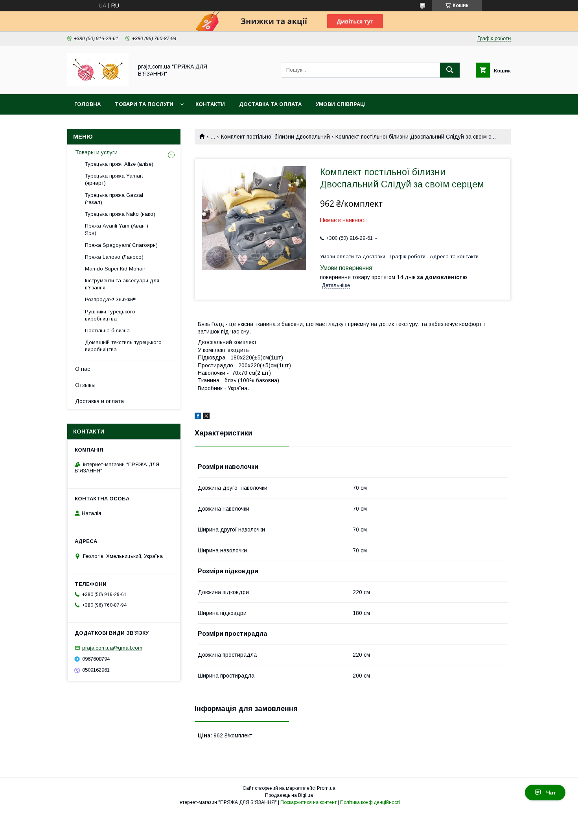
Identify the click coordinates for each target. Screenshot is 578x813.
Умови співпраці (341, 104)
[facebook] (198, 417)
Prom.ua (326, 788)
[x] (206, 417)
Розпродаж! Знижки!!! (110, 299)
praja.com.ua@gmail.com (112, 648)
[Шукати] (450, 70)
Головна (87, 104)
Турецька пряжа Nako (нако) (120, 214)
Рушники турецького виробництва (110, 315)
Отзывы (85, 385)
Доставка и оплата (99, 401)
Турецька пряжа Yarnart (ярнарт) (114, 179)
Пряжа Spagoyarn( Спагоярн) (121, 245)
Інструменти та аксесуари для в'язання (122, 284)
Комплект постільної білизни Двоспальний (275, 136)
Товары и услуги (96, 152)
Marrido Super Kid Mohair (115, 269)
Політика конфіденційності (370, 802)
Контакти (210, 104)
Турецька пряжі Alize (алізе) (119, 164)
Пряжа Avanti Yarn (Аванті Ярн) (116, 229)
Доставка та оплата (270, 104)
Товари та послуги (144, 104)
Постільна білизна (107, 330)
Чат (551, 792)
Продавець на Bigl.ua (289, 795)
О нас (82, 369)
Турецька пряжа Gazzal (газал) (114, 198)
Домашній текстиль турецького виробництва (123, 345)
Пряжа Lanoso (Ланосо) (114, 257)
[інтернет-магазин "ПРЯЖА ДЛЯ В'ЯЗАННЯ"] (98, 84)
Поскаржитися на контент (308, 802)
